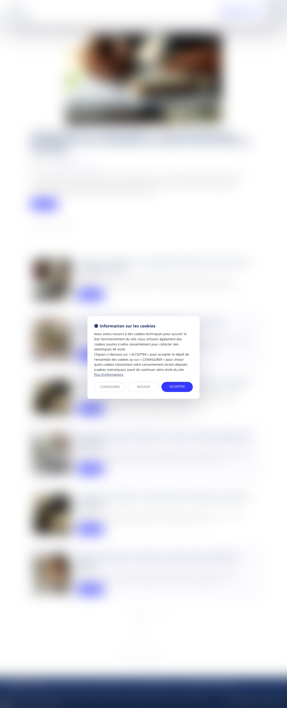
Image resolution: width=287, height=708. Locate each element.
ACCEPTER (177, 386)
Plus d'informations (108, 374)
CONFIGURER (110, 387)
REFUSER (143, 387)
